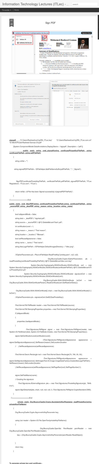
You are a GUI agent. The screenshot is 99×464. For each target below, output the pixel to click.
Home (16, 10)
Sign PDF (50, 22)
